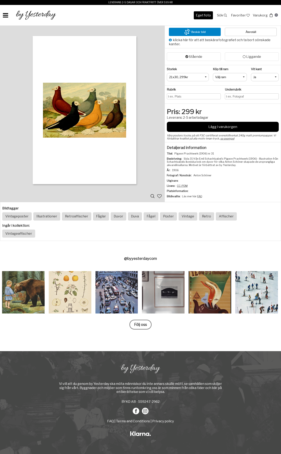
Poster (168, 216)
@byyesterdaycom (140, 258)
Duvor (118, 216)
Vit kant (256, 69)
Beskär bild (198, 32)
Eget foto (203, 15)
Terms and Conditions (133, 421)
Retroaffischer (76, 216)
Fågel (151, 216)
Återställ (251, 32)
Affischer (226, 216)
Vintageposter (17, 216)
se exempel (227, 138)
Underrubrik (233, 89)
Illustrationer (46, 216)
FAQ (199, 196)
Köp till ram (220, 69)
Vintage (188, 216)
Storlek (172, 69)
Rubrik (171, 89)
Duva (135, 216)
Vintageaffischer (18, 234)
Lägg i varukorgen (222, 127)
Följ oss (140, 324)
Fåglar (101, 216)
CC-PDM (182, 185)
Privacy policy (163, 421)
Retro (206, 216)
